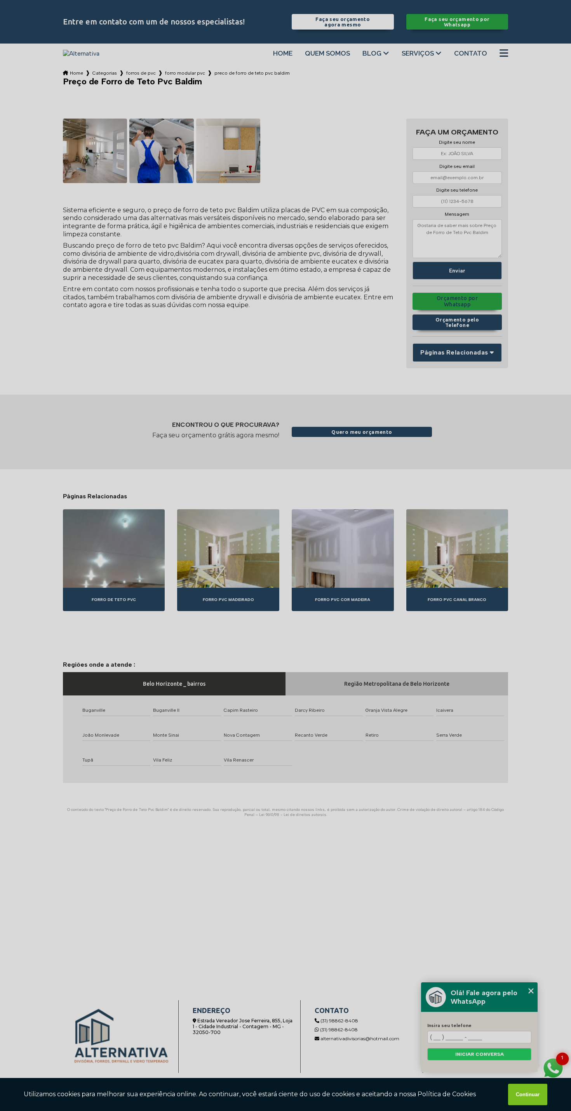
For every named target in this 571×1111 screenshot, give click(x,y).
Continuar (528, 1094)
